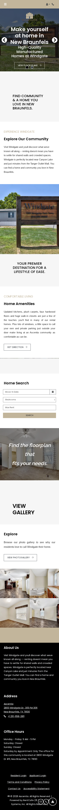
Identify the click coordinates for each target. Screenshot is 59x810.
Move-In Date (12, 392)
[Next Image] (54, 40)
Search (29, 415)
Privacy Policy (42, 782)
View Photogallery (18, 557)
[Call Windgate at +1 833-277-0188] (53, 4)
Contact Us (14, 788)
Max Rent (9, 407)
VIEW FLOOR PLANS (28, 65)
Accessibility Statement (36, 788)
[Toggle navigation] (5, 4)
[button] (48, 4)
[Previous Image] (4, 40)
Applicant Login (37, 775)
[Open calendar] (52, 392)
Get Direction (15, 347)
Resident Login (18, 775)
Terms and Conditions (19, 782)
